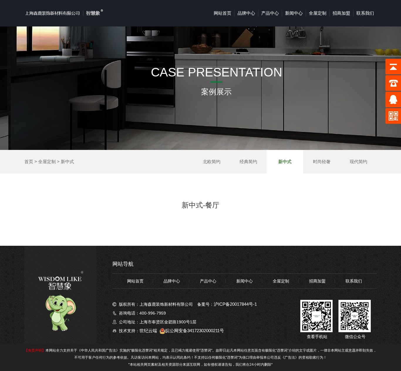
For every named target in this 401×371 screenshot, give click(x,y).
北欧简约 (211, 161)
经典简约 (248, 161)
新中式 (67, 161)
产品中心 (270, 13)
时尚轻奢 (322, 161)
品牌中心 (246, 13)
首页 (28, 161)
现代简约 (358, 161)
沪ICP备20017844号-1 (235, 304)
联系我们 (365, 13)
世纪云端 (148, 330)
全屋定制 (317, 13)
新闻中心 (294, 13)
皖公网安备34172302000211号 (194, 330)
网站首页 (222, 13)
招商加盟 (341, 13)
